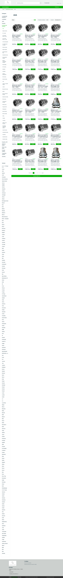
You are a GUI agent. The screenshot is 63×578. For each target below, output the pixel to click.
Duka (3, 270)
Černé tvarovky (5, 47)
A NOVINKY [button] (4, 19)
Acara (3, 169)
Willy (3, 547)
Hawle (3, 325)
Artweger (3, 194)
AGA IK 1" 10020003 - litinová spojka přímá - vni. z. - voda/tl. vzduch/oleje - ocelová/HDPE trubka (17, 136)
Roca (3, 474)
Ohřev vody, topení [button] (4, 148)
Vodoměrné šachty (5, 132)
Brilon (3, 226)
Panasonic (4, 438)
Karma (3, 369)
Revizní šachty (5, 111)
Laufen (3, 394)
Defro (3, 256)
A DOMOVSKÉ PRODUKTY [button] (4, 17)
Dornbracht (4, 264)
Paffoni (3, 436)
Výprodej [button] (3, 156)
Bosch (3, 224)
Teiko (3, 529)
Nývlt (3, 426)
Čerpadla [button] (3, 23)
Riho (3, 472)
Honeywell (4, 339)
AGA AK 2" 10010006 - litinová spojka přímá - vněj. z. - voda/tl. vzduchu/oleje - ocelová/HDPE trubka (16, 62)
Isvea (3, 357)
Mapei (3, 404)
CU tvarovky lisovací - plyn (5, 36)
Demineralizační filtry (5, 52)
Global (3, 309)
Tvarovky (4, 120)
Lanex (3, 392)
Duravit (3, 272)
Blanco (3, 214)
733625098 (46, 3)
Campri (3, 234)
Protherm (3, 450)
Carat (3, 236)
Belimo (3, 208)
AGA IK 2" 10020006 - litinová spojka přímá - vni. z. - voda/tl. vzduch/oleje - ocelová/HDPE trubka (17, 161)
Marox (3, 406)
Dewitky (3, 260)
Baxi (3, 204)
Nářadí (3, 91)
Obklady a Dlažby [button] (4, 145)
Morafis (3, 412)
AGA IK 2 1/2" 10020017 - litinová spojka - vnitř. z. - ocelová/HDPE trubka (43, 160)
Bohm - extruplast (5, 218)
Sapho (3, 503)
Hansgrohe (4, 323)
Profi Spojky (4, 448)
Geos (3, 305)
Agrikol (3, 173)
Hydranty (4, 69)
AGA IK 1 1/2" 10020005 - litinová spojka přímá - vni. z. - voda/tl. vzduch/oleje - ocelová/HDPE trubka (30, 136)
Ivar (2, 359)
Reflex (3, 460)
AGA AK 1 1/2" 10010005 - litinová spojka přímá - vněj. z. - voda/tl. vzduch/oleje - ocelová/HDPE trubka (30, 37)
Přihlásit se (57, 7)
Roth (3, 486)
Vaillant (3, 537)
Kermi (3, 375)
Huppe (3, 343)
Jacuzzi (3, 361)
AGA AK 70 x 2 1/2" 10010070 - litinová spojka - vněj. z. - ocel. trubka (56, 111)
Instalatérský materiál (9, 9)
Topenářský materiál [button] (4, 154)
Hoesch (3, 337)
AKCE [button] (3, 21)
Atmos (3, 196)
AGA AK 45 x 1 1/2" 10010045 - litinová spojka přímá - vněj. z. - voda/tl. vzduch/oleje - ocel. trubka (17, 112)
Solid (3, 517)
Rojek (3, 480)
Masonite (3, 408)
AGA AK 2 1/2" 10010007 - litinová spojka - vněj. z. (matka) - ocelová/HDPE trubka (30, 62)
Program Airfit (5, 106)
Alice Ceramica (5, 179)
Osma (3, 434)
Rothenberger (4, 488)
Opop (3, 430)
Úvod (3, 9)
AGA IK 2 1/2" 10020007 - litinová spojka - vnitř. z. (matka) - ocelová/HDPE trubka (30, 161)
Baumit (3, 202)
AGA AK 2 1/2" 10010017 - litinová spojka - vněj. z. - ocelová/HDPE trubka (43, 61)
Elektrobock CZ (5, 278)
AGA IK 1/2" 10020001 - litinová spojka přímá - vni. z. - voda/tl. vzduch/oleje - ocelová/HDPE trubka (56, 136)
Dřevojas (3, 268)
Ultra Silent (4, 533)
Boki (3, 220)
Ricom (3, 468)
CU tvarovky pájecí (5, 41)
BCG (3, 206)
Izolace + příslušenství (4, 74)
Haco (3, 319)
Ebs (2, 274)
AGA (15, 9)
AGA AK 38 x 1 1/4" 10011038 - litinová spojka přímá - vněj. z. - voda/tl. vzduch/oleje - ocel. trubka (43, 87)
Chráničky (4, 71)
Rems (3, 466)
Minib (3, 410)
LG (2, 398)
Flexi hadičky (4, 64)
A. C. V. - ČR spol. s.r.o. (5, 167)
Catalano (3, 238)
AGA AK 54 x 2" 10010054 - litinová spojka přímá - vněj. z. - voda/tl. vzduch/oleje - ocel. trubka (30, 112)
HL (2, 335)
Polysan (3, 446)
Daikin (3, 250)
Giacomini (4, 307)
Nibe (3, 418)
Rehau (3, 464)
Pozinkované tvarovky (4, 102)
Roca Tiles (4, 476)
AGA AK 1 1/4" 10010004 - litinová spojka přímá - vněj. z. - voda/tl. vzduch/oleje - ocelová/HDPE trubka (43, 37)
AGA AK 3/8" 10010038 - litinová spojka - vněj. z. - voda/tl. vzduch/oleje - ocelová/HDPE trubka (30, 87)
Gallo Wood (4, 295)
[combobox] (47, 20)
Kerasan (3, 373)
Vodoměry (4, 134)
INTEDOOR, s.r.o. (5, 353)
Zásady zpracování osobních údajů (30, 564)
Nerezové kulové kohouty (5, 94)
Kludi (3, 379)
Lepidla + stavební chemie (5, 84)
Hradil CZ (3, 341)
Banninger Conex (5, 200)
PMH (3, 444)
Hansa (3, 321)
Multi (3, 414)
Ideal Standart (4, 351)
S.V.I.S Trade (4, 490)
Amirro (3, 183)
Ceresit (3, 240)
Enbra (3, 280)
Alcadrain (4, 177)
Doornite (3, 262)
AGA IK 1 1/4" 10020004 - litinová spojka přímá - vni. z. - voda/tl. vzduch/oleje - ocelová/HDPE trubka (43, 136)
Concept (3, 244)
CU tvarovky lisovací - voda (5, 39)
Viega (3, 539)
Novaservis (4, 424)
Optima (3, 432)
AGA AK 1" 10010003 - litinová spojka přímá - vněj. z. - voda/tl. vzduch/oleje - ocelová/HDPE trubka (16, 37)
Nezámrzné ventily (5, 96)
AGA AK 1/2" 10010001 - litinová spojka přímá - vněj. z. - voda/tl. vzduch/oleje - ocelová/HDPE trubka (55, 37)
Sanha (3, 495)
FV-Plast (3, 293)
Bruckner (3, 228)
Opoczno (3, 428)
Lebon (3, 396)
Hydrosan (4, 347)
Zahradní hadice (5, 136)
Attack (3, 198)
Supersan (3, 525)
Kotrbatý (3, 385)
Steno (3, 519)
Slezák (3, 513)
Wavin (3, 545)
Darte (3, 254)
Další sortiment (5, 49)
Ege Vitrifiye (4, 276)
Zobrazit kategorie (5, 7)
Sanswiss (3, 499)
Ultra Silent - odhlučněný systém (4, 127)
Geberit (3, 297)
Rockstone (4, 478)
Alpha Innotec (4, 181)
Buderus (3, 230)
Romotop (3, 482)
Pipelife (3, 442)
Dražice (3, 266)
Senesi (3, 505)
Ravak (3, 458)
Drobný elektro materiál (5, 58)
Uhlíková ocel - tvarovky (5, 123)
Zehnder (3, 553)
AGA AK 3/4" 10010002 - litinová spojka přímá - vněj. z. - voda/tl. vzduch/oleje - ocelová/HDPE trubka (17, 87)
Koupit (20, 44)
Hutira (3, 345)
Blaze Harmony (5, 216)
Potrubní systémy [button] (3, 151)
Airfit (3, 175)
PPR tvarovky (4, 104)
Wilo (3, 549)
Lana (3, 81)
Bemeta (3, 210)
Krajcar (3, 387)
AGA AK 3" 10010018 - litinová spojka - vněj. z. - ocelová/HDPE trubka (55, 61)
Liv (2, 400)
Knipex (3, 381)
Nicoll (3, 420)
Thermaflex (4, 531)
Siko (3, 511)
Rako (3, 456)
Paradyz (3, 440)
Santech (3, 501)
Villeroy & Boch (5, 543)
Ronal (3, 484)
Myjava (3, 416)
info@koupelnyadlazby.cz (13, 573)
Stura (3, 523)
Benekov (3, 212)
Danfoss (3, 252)
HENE (3, 329)
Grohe (3, 313)
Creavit (3, 246)
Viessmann (4, 541)
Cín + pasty (4, 33)
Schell (3, 507)
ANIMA (3, 185)
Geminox (3, 303)
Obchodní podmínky (27, 562)
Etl (2, 284)
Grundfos (3, 315)
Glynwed (3, 311)
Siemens (3, 509)
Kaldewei (3, 367)
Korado (3, 383)
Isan (2, 355)
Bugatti (3, 232)
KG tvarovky (4, 76)
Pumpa (3, 452)
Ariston (3, 190)
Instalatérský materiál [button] (4, 26)
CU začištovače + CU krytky (5, 44)
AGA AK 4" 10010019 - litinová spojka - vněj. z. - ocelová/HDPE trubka (55, 86)
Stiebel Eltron (4, 521)
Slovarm (3, 515)
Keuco (3, 377)
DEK (2, 258)
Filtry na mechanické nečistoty (4, 61)
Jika (3, 363)
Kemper (3, 371)
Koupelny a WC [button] (4, 142)
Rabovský (4, 454)
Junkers (3, 365)
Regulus (3, 462)
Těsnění (4, 118)
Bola (3, 222)
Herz (3, 333)
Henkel (3, 331)
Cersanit (3, 242)
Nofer (3, 422)
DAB (3, 248)
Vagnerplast (4, 535)
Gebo (3, 299)
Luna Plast (4, 402)
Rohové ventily (5, 113)
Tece (3, 527)
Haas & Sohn (4, 317)
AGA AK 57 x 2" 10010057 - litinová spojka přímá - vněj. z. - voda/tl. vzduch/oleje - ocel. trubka (43, 112)
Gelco (3, 301)
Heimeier (3, 327)
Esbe (3, 282)
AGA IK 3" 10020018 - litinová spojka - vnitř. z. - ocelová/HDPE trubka (55, 160)
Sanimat (3, 497)
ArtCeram (4, 192)
